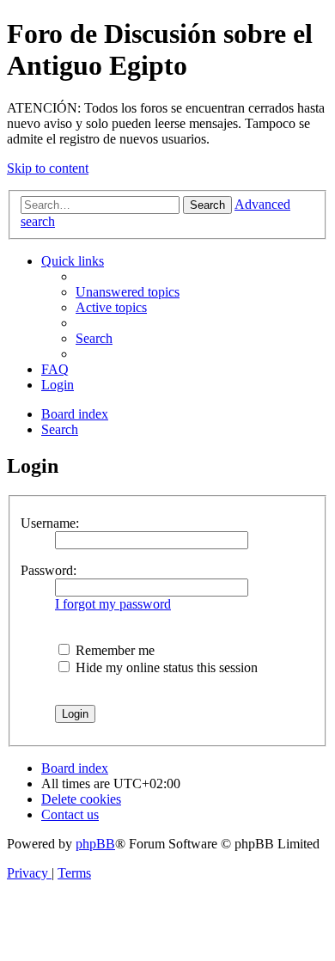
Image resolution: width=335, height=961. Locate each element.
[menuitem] (128, 292)
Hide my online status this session (165, 667)
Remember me (113, 650)
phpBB (95, 843)
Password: (48, 570)
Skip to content (47, 168)
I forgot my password (113, 604)
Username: (50, 523)
